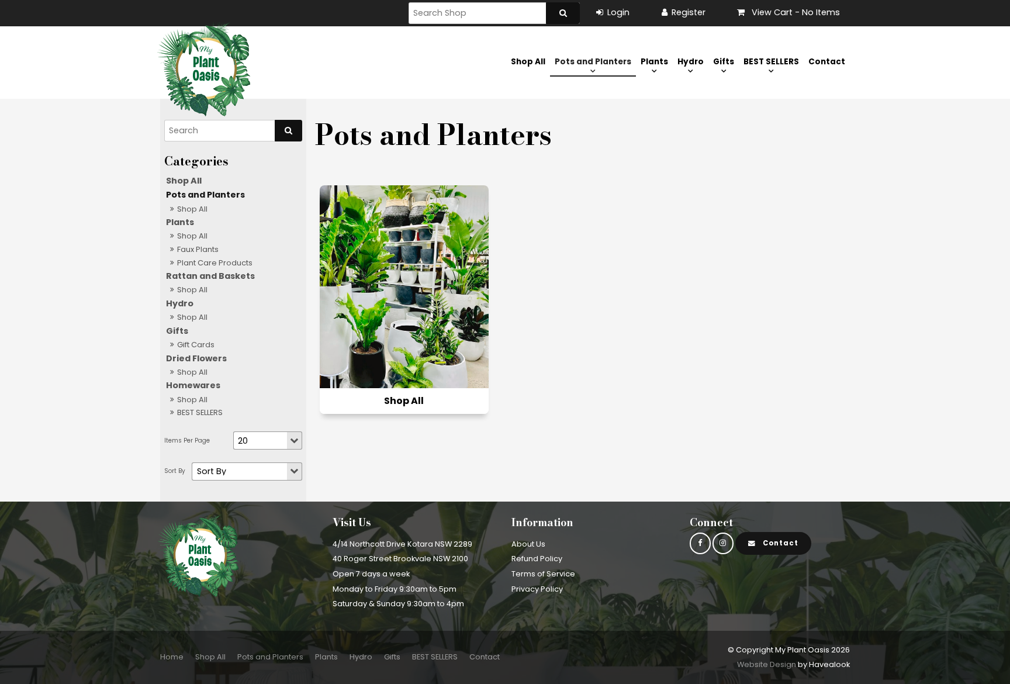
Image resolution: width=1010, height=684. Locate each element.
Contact (826, 61)
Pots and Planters (593, 61)
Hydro (690, 61)
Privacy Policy (537, 589)
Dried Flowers (196, 358)
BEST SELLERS (771, 61)
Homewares (193, 385)
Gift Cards (196, 344)
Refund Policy (536, 559)
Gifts (723, 61)
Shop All (528, 61)
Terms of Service (543, 574)
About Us (528, 544)
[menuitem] (171, 657)
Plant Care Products (214, 262)
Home (172, 657)
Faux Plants (198, 249)
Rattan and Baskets (210, 276)
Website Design (766, 664)
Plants (654, 61)
